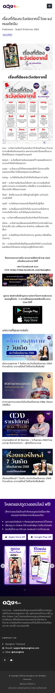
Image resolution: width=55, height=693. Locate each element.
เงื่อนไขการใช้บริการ (27, 684)
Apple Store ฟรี (17, 537)
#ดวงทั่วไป (7, 35)
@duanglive (17, 652)
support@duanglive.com (26, 648)
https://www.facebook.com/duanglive (30, 269)
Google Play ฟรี (42, 537)
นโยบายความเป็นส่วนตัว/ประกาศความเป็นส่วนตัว (27, 688)
